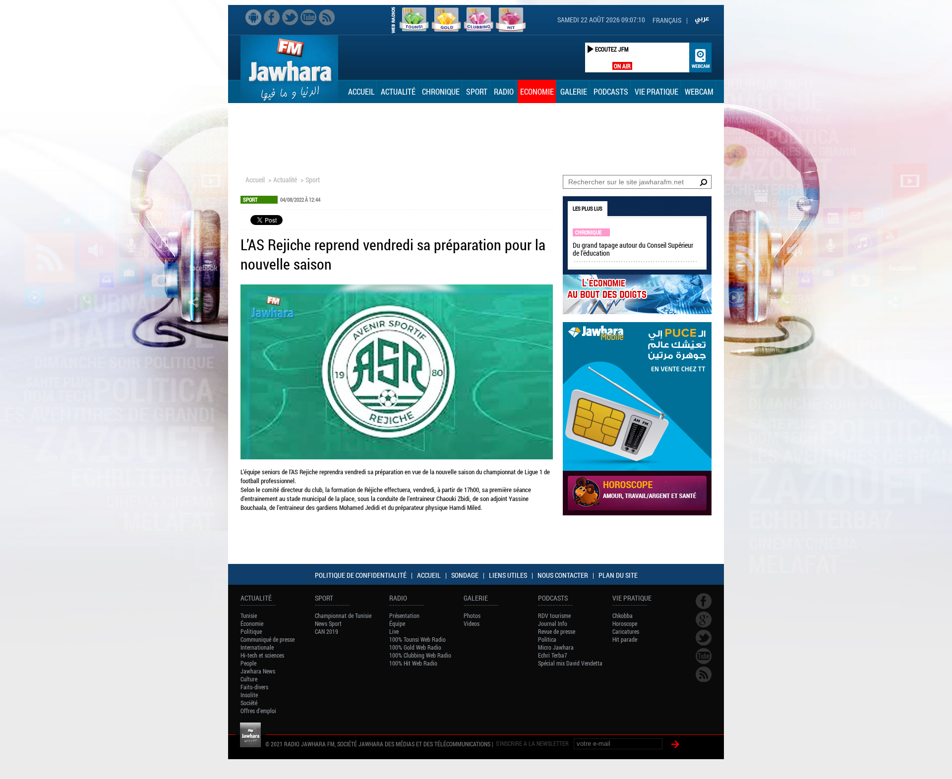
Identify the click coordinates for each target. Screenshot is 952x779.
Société (248, 703)
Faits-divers (254, 687)
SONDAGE (464, 575)
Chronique (441, 91)
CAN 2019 (326, 631)
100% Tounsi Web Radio (417, 639)
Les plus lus (587, 208)
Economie (537, 91)
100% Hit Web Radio (413, 663)
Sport (476, 91)
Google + (704, 619)
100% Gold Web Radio (415, 647)
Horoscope (624, 623)
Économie (251, 623)
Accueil (361, 91)
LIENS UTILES (508, 575)
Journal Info (552, 623)
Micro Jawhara (556, 647)
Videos (471, 623)
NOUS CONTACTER (562, 575)
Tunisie (248, 615)
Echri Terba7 (552, 655)
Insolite (249, 695)
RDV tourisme (554, 615)
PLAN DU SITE (618, 575)
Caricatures (625, 631)
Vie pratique (656, 91)
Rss (327, 17)
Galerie (573, 91)
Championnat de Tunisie (343, 615)
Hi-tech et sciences (262, 655)
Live (394, 631)
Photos (472, 615)
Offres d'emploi (258, 711)
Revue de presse (556, 631)
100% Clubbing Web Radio (420, 655)
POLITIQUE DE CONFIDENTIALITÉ (361, 575)
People (248, 663)
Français (667, 20)
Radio (504, 91)
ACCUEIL (429, 575)
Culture (248, 679)
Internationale (257, 647)
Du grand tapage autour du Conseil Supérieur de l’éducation (633, 249)
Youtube (308, 17)
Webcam (699, 91)
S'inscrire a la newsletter (532, 743)
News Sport (328, 623)
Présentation (404, 615)
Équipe (397, 623)
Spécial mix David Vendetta (570, 663)
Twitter (290, 17)
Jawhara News (257, 671)
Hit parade (624, 639)
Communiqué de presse (267, 639)
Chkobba (622, 615)
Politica (547, 639)
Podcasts (611, 91)
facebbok (272, 17)
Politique (251, 631)
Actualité (398, 91)
